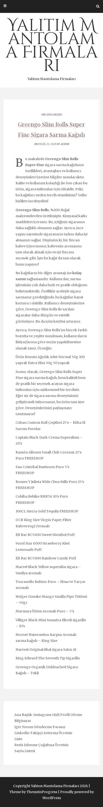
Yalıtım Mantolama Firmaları (52, 47)
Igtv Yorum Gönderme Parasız (39, 727)
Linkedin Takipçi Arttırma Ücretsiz (43, 733)
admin (65, 144)
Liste (18, 739)
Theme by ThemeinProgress (33, 792)
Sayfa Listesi (24, 751)
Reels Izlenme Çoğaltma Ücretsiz (41, 745)
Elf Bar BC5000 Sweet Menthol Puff (45, 535)
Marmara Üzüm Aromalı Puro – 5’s (45, 611)
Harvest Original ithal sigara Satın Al (46, 649)
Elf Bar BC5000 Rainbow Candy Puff (46, 558)
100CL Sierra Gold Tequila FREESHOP (47, 511)
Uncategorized (51, 114)
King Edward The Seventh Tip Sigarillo (48, 658)
